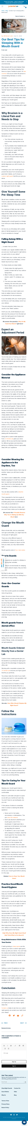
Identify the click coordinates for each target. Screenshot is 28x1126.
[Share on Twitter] (14, 1016)
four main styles (20, 550)
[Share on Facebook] (10, 1016)
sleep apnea (16, 946)
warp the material (12, 817)
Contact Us (17, 1088)
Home (3, 10)
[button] (2, 563)
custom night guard (7, 176)
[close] (26, 1)
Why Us (4, 1095)
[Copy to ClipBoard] (22, 1016)
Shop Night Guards (7, 1088)
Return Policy (5, 1107)
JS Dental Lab (9, 439)
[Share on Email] (18, 1016)
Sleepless (14, 1118)
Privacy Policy (5, 1104)
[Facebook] (11, 1115)
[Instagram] (14, 1115)
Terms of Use (5, 1100)
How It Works (5, 1091)
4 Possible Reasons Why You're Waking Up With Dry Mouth (14, 515)
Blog (7, 10)
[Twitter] (17, 1115)
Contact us (5, 1008)
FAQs (15, 1091)
